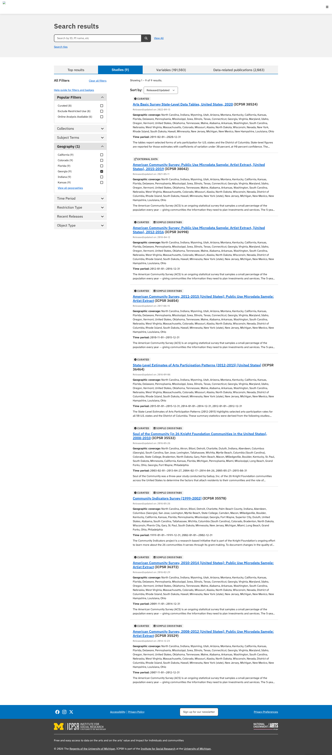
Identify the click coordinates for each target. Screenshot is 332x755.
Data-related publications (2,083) (238, 70)
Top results (76, 70)
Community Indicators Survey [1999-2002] (167, 498)
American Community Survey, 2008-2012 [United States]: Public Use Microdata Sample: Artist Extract (203, 633)
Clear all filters (98, 81)
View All (159, 38)
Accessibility (117, 712)
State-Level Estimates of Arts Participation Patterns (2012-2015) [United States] (197, 365)
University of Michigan (197, 749)
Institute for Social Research (158, 749)
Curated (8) (65, 105)
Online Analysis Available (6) (75, 116)
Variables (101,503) (171, 70)
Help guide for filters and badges (74, 90)
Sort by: (136, 90)
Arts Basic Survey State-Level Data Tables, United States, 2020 (183, 104)
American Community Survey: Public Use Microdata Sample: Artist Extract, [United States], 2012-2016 (199, 229)
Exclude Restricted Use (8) (74, 111)
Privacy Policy (136, 712)
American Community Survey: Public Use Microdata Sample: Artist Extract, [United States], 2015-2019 (199, 166)
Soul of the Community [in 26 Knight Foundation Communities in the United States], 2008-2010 (200, 435)
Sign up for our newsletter (199, 712)
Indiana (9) (64, 177)
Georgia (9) (65, 171)
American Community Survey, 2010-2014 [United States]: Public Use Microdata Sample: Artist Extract (203, 564)
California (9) (65, 155)
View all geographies (70, 188)
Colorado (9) (65, 160)
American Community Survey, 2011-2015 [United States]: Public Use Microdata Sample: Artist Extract (203, 298)
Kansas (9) (64, 182)
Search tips (61, 47)
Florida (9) (64, 166)
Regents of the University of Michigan (92, 749)
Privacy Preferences (266, 712)
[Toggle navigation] (327, 7)
